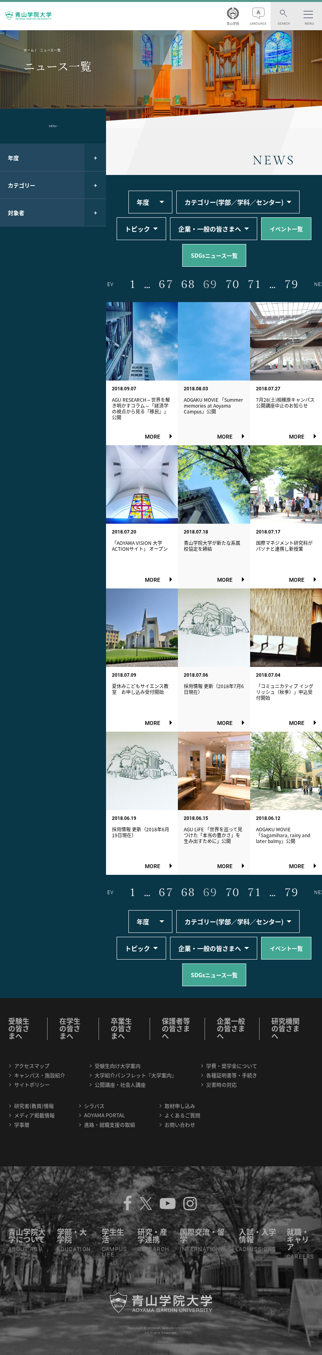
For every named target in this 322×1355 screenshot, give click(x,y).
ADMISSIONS (257, 1249)
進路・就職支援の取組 (109, 1124)
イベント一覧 (286, 229)
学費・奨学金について (231, 1065)
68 (188, 284)
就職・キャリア (298, 1239)
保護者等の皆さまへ (176, 1028)
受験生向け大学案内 (118, 1065)
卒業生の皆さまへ (121, 1028)
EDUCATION (74, 1249)
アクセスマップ (31, 1065)
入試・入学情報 (257, 1235)
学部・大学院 (72, 1235)
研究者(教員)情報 (34, 1105)
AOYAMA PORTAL (104, 1115)
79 (291, 284)
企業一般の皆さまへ (231, 1028)
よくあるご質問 (182, 1115)
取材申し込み (180, 1105)
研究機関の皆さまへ (285, 1028)
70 (232, 284)
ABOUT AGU (25, 1249)
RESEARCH (153, 1249)
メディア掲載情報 (34, 1115)
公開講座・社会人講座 (120, 1084)
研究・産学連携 (152, 1235)
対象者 (16, 213)
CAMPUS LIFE (114, 1251)
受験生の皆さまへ (18, 1028)
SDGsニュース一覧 (214, 255)
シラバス (94, 1105)
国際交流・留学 (202, 1235)
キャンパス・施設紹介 (39, 1075)
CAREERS (300, 1256)
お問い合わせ (180, 1124)
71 (254, 284)
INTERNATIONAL (204, 1249)
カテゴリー (21, 185)
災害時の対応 (221, 1084)
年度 (13, 158)
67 (166, 284)
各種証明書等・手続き (231, 1075)
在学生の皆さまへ (69, 1028)
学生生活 (113, 1235)
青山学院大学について (27, 1235)
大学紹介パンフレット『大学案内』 (136, 1075)
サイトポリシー (32, 1084)
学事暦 (21, 1124)
